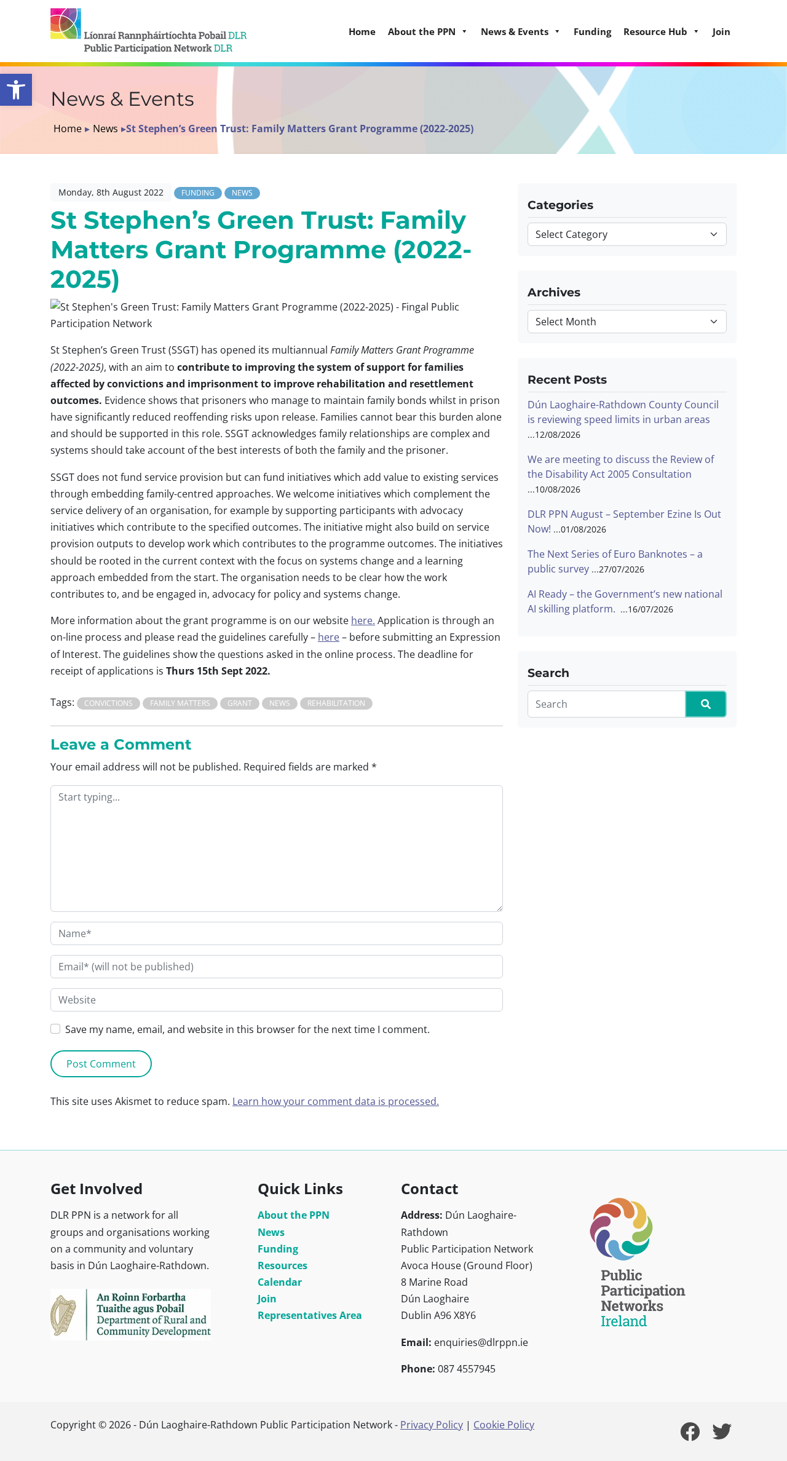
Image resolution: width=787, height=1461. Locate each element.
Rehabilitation (336, 703)
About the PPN (294, 1215)
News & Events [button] (514, 31)
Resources (282, 1265)
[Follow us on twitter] (722, 1435)
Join (721, 31)
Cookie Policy (503, 1424)
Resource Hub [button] (655, 31)
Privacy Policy (431, 1424)
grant (239, 703)
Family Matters (180, 703)
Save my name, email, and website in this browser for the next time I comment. (247, 1029)
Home (362, 31)
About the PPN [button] (422, 31)
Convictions (108, 703)
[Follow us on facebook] (690, 1435)
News (105, 128)
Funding (592, 31)
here (328, 637)
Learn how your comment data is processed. (335, 1101)
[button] (16, 90)
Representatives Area (310, 1315)
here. (363, 620)
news (279, 703)
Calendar (280, 1282)
